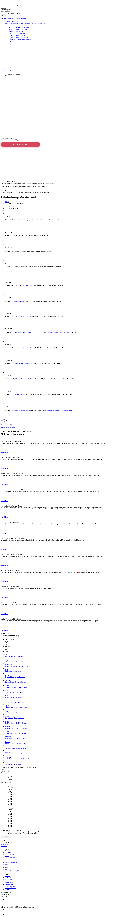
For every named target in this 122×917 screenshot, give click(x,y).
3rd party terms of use (11, 881)
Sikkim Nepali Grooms (26, 759)
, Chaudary (27, 285)
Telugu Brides (9, 718)
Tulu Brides (8, 764)
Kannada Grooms (20, 682)
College (42, 23)
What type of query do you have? (11, 830)
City (25, 23)
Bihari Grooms (18, 656)
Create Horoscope (10, 857)
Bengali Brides (9, 661)
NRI (38, 23)
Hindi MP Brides (10, 728)
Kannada (25, 29)
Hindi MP (25, 35)
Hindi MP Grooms (21, 728)
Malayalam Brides (10, 687)
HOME (7, 202)
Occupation (29, 23)
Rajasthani (19, 33)
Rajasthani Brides (10, 707)
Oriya (24, 31)
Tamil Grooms (17, 713)
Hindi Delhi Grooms (23, 666)
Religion (20, 23)
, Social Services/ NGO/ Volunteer (58, 410)
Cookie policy (9, 884)
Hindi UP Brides (10, 723)
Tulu (10, 42)
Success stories (9, 854)
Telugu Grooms (19, 718)
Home (6, 851)
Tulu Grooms (17, 764)
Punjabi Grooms (19, 702)
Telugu (11, 35)
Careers (7, 864)
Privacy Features (10, 886)
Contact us (8, 869)
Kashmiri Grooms (20, 754)
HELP (6, 76)
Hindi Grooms (17, 672)
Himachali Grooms (22, 738)
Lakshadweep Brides (7, 425)
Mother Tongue (9, 23)
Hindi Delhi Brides (10, 666)
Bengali (18, 27)
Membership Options (11, 862)
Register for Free (20, 144)
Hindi (10, 29)
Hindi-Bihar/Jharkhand (27, 379)
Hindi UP (19, 35)
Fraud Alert (8, 877)
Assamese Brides (10, 748)
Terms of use (8, 879)
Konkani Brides (9, 733)
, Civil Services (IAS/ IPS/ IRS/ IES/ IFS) (58, 332)
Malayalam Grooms (22, 687)
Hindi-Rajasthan (25, 363)
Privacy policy (9, 882)
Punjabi (11, 33)
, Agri (29, 316)
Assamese (12, 39)
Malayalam (12, 31)
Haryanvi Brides (9, 743)
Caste (16, 23)
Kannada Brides (9, 682)
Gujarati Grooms (20, 677)
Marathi (18, 31)
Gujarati (18, 29)
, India (70, 410)
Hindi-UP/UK (23, 316)
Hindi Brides (8, 672)
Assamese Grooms (21, 748)
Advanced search (10, 852)
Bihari (10, 27)
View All (3, 276)
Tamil (24, 33)
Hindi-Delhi (23, 348)
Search (3, 15)
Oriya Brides (8, 697)
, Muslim (17, 394)
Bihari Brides (9, 656)
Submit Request (6, 837)
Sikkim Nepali (26, 39)
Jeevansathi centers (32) (12, 871)
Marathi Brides (9, 692)
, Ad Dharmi (28, 332)
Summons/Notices (10, 888)
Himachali (19, 37)
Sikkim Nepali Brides (11, 759)
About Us (7, 876)
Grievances (8, 889)
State (35, 23)
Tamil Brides (8, 713)
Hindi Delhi (26, 27)
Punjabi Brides (9, 702)
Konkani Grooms (20, 733)
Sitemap (7, 856)
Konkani (11, 37)
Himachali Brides (10, 738)
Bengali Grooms (19, 661)
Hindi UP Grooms (21, 723)
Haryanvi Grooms (21, 743)
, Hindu (16, 285)
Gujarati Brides (9, 677)
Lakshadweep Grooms (8, 427)
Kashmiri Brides (9, 754)
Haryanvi (25, 37)
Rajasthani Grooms (22, 707)
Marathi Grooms (19, 692)
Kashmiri (18, 39)
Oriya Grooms (17, 697)
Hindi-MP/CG (23, 410)
